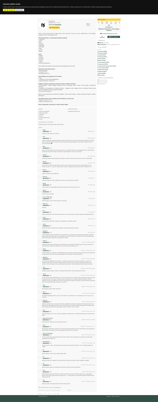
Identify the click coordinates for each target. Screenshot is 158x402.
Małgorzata (45, 203)
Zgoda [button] (5, 10)
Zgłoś (70, 390)
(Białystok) (55, 22)
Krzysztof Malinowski (47, 197)
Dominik (44, 161)
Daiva (44, 136)
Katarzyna (45, 176)
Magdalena (45, 231)
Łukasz (44, 224)
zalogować (58, 387)
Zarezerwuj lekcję (55, 27)
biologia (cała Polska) (103, 80)
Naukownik (52, 21)
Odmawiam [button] (11, 10)
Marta (44, 146)
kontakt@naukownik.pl (48, 101)
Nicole (44, 217)
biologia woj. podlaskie (103, 82)
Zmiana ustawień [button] (19, 10)
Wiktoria (44, 169)
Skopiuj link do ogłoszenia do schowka (109, 33)
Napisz (114, 36)
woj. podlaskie (106, 42)
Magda (44, 130)
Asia (44, 210)
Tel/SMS (102, 37)
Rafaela (44, 183)
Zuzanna (44, 154)
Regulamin (109, 396)
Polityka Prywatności (115, 396)
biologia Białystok (102, 83)
